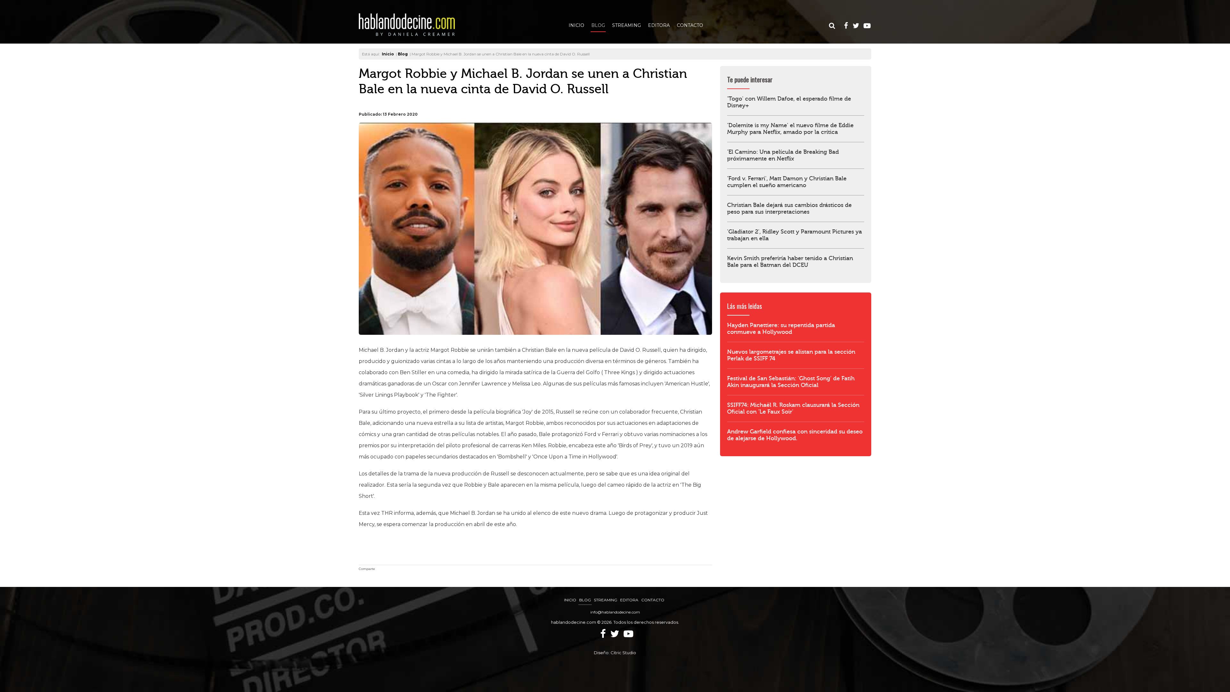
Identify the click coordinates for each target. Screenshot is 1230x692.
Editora (659, 25)
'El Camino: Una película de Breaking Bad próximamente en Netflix (783, 155)
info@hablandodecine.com (615, 612)
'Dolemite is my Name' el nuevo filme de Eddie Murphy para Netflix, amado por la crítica (790, 129)
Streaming (626, 25)
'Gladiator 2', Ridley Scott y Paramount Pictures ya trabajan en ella (794, 235)
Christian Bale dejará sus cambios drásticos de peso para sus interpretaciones (789, 208)
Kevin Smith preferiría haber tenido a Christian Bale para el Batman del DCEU (790, 261)
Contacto (690, 25)
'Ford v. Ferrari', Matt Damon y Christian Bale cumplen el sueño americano (787, 182)
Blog (598, 25)
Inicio (576, 25)
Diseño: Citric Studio (615, 652)
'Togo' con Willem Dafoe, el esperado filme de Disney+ (789, 102)
